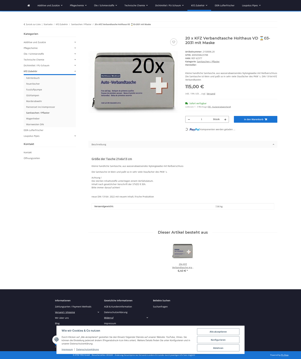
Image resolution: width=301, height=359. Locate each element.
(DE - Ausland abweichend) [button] (219, 106)
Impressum (67, 349)
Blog (57, 323)
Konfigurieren (218, 339)
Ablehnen (218, 348)
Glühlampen (32, 95)
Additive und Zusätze (35, 42)
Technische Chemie (34, 59)
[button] (50, 42)
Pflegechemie (31, 48)
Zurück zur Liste (33, 24)
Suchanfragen (160, 306)
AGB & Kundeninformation (118, 306)
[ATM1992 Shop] (29, 5)
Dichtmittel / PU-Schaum (36, 65)
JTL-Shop (284, 355)
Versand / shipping (65, 312)
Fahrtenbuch (33, 77)
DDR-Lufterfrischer (33, 130)
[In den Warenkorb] (90, 34)
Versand (211, 93)
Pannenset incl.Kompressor (40, 106)
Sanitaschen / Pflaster (208, 61)
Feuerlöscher (33, 83)
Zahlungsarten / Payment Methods (73, 306)
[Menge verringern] (188, 119)
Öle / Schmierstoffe (34, 53)
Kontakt (28, 152)
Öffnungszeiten (32, 158)
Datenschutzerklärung (87, 349)
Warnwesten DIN (35, 124)
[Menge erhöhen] (225, 119)
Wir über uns (62, 317)
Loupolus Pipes (32, 135)
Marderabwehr (34, 101)
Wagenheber (33, 118)
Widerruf (109, 317)
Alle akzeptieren (218, 331)
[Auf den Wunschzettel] (173, 42)
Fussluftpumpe (34, 89)
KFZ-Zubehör (30, 71)
